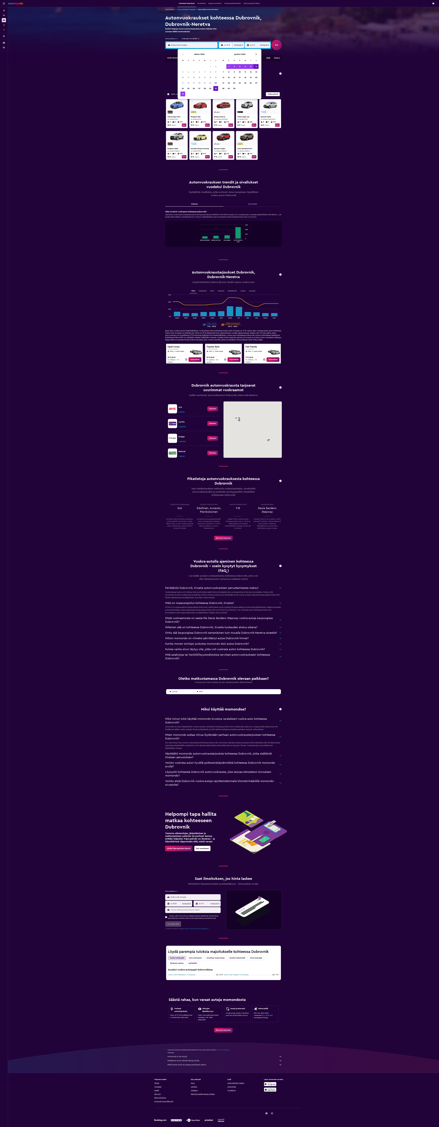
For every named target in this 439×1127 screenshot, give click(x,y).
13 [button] (199, 77)
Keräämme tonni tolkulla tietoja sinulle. (183, 1061)
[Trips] (4, 36)
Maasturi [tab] (221, 291)
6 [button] (199, 72)
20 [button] (199, 83)
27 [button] (199, 88)
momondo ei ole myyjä (177, 1056)
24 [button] (183, 88)
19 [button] (194, 83)
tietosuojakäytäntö (203, 928)
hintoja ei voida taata (222, 1050)
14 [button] (205, 77)
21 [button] (205, 83)
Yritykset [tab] (194, 204)
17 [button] (183, 83)
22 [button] (210, 83)
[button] (3, 3)
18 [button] (188, 83)
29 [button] (210, 88)
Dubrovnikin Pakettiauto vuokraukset (181, 975)
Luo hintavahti (267, 1015)
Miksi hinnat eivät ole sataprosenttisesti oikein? (186, 1065)
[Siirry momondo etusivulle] (15, 3)
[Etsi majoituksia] (4, 15)
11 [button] (188, 77)
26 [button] (194, 88)
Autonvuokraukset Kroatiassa (186, 9)
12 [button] (194, 77)
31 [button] (183, 94)
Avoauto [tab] (252, 291)
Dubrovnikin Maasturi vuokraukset (236, 975)
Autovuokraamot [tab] (195, 958)
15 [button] (210, 77)
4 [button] (188, 72)
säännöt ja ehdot (190, 928)
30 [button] (216, 88)
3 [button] (182, 72)
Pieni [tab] (193, 291)
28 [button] (205, 88)
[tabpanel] (223, 230)
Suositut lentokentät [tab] (237, 958)
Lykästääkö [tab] (192, 963)
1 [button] (210, 66)
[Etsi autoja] (4, 20)
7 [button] (204, 72)
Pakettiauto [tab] (232, 291)
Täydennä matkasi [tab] (177, 963)
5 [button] (193, 72)
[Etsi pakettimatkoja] (4, 25)
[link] (195, 359)
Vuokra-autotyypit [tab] (177, 958)
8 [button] (210, 72)
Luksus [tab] (243, 291)
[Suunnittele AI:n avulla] (4, 29)
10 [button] (183, 77)
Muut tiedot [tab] (252, 204)
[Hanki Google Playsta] (270, 1084)
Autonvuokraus (170, 9)
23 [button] (216, 83)
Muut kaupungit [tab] (256, 958)
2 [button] (215, 66)
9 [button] (215, 72)
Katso (184, 125)
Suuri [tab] (212, 291)
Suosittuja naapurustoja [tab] (216, 958)
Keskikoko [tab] (203, 291)
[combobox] (171, 39)
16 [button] (216, 77)
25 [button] (188, 88)
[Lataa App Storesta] (270, 1090)
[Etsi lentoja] (4, 10)
